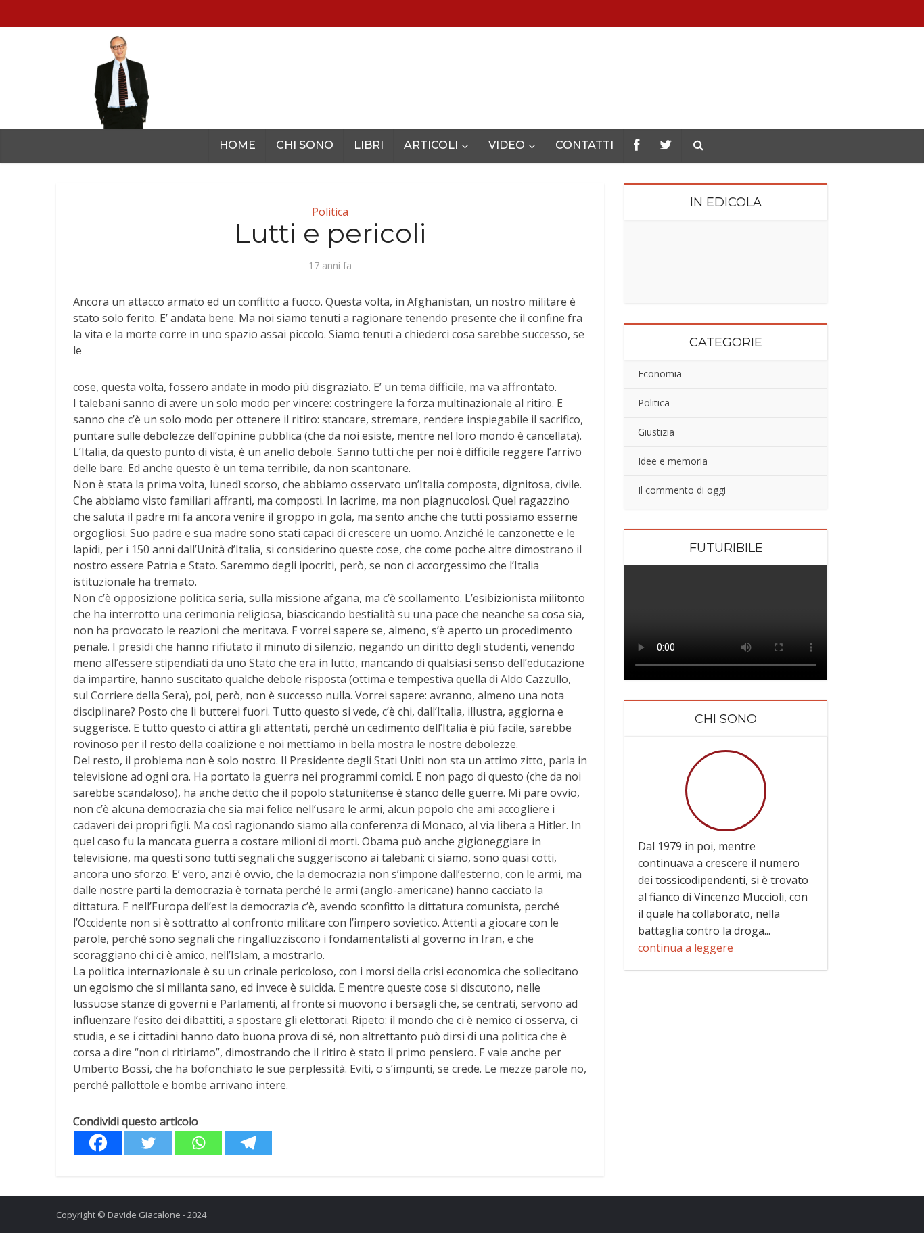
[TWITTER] (665, 146)
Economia (660, 373)
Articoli (431, 145)
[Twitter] (148, 1143)
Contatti (584, 145)
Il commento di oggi (682, 490)
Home (237, 145)
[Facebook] (98, 1143)
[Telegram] (248, 1143)
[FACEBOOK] (636, 146)
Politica (654, 402)
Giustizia (656, 431)
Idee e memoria (673, 461)
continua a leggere (685, 947)
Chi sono (304, 145)
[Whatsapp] (198, 1143)
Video (506, 145)
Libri (369, 145)
